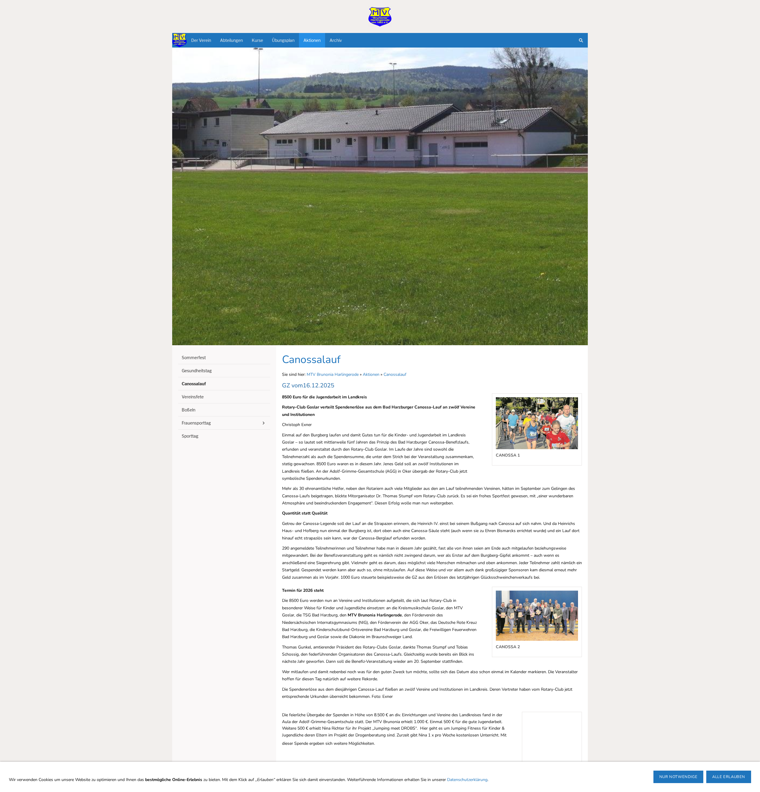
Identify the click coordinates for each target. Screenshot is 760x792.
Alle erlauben (728, 777)
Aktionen (371, 374)
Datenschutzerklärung (467, 779)
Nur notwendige (678, 777)
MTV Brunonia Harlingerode (333, 374)
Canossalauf (395, 374)
